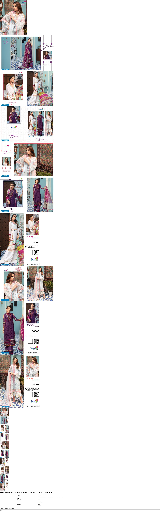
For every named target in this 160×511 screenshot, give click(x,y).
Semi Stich (41, 502)
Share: (1, 510)
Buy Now (39, 505)
